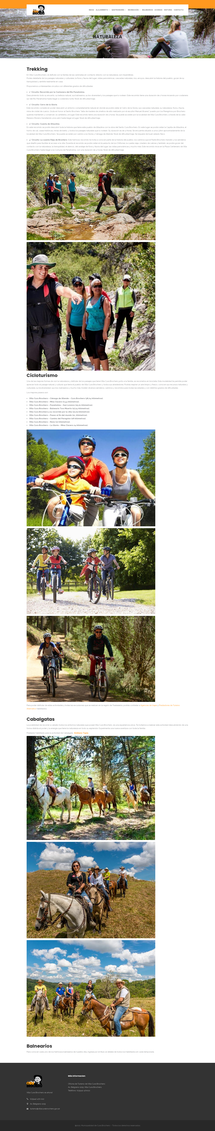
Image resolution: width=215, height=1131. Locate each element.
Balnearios (39, 1046)
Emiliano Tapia (81, 733)
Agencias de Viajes (148, 705)
